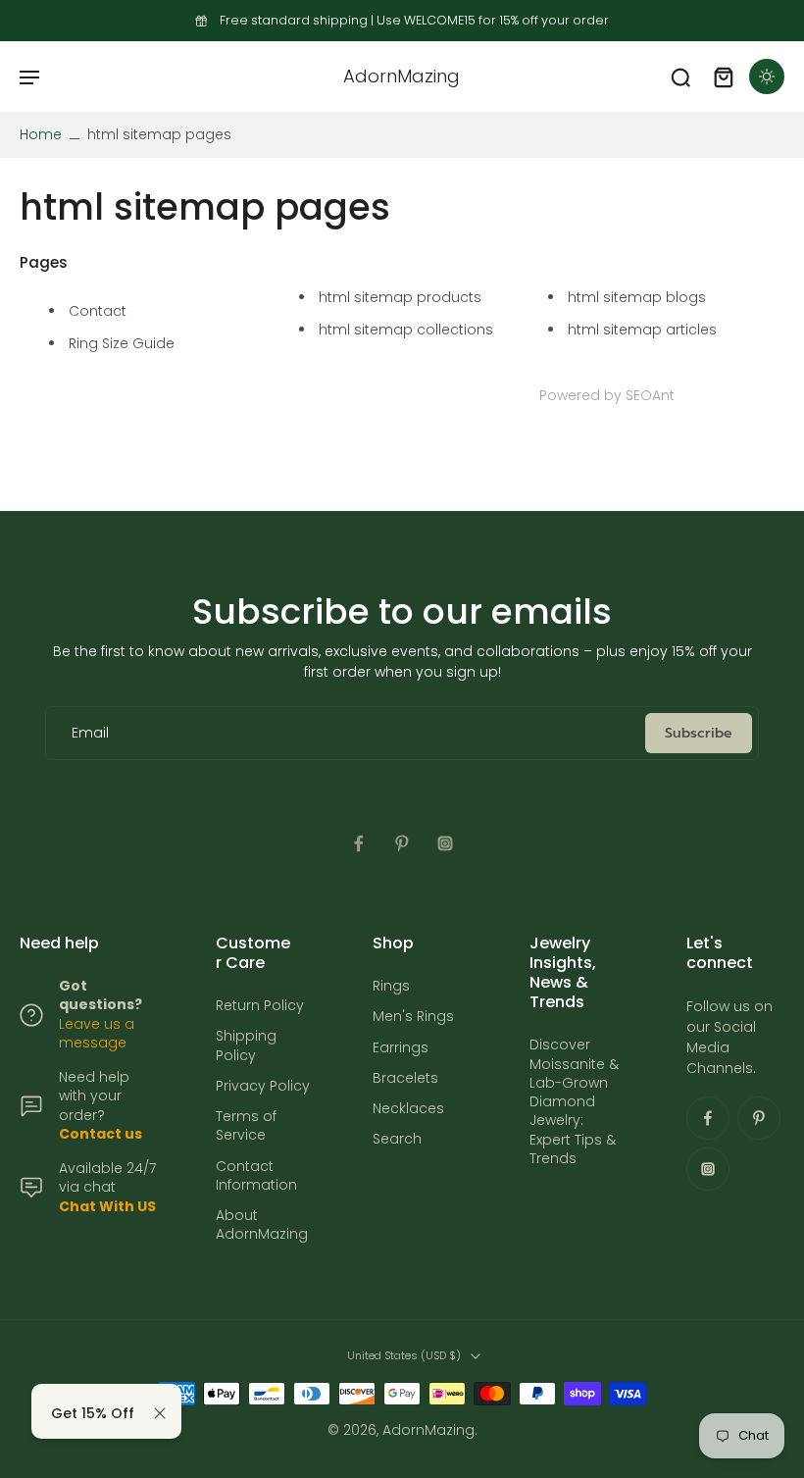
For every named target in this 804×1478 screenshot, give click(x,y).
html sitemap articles (642, 329)
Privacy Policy (263, 1086)
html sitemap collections (406, 329)
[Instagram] (445, 843)
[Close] (160, 1413)
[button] (29, 76)
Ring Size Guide (122, 343)
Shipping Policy (246, 1045)
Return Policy (260, 1005)
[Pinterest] (402, 843)
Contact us (100, 1134)
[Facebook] (358, 843)
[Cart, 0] (723, 76)
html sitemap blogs (637, 297)
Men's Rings (413, 1016)
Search (397, 1139)
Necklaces (408, 1108)
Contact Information (256, 1175)
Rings (391, 986)
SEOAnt (650, 395)
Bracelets (405, 1078)
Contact (97, 311)
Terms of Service (246, 1126)
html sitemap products (400, 297)
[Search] (680, 76)
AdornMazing (428, 1429)
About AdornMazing (262, 1225)
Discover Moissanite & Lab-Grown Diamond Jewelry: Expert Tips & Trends (574, 1102)
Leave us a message (96, 1032)
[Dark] (766, 76)
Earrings (400, 1047)
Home (41, 134)
